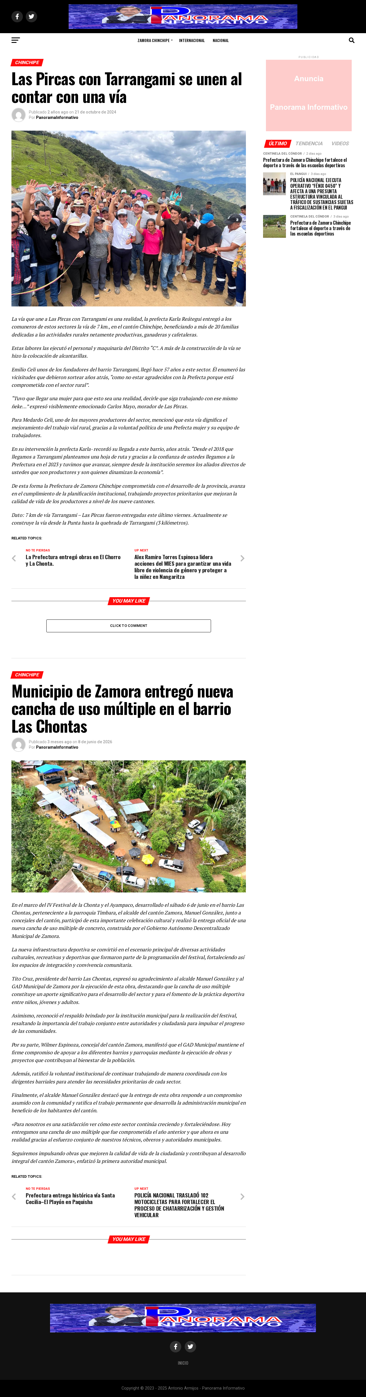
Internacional (192, 40)
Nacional (221, 40)
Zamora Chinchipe (154, 40)
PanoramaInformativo (57, 117)
